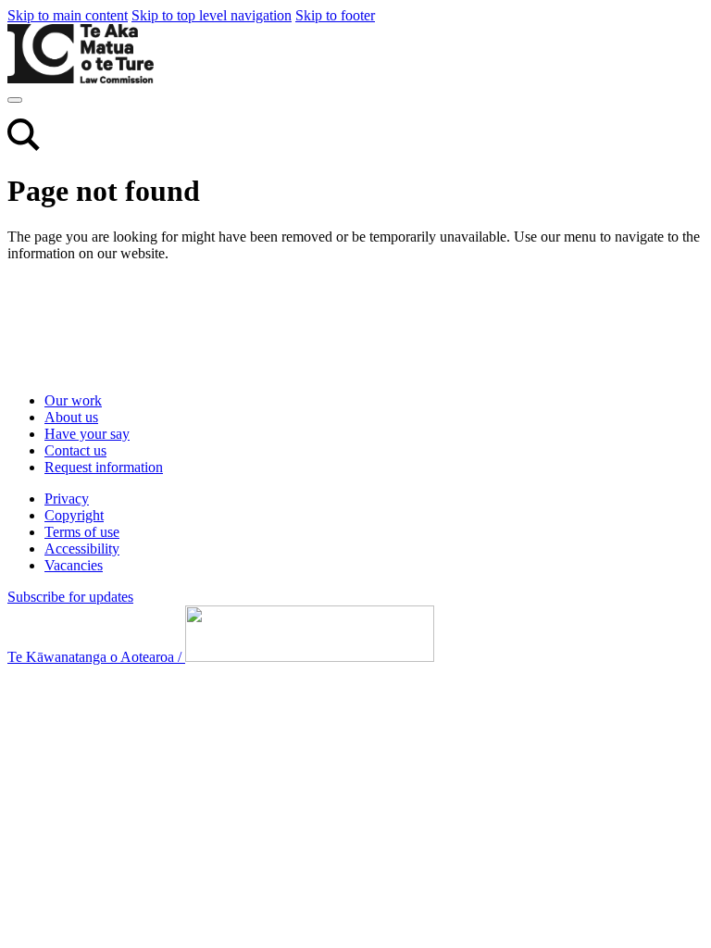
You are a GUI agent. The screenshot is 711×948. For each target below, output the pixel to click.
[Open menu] (14, 100)
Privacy (66, 498)
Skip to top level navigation (211, 15)
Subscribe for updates (70, 597)
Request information (103, 467)
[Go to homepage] (127, 369)
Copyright (74, 515)
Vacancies (73, 565)
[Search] (23, 146)
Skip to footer (335, 15)
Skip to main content (67, 15)
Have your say (87, 434)
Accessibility (81, 548)
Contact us (75, 450)
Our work (73, 400)
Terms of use (81, 532)
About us (71, 417)
